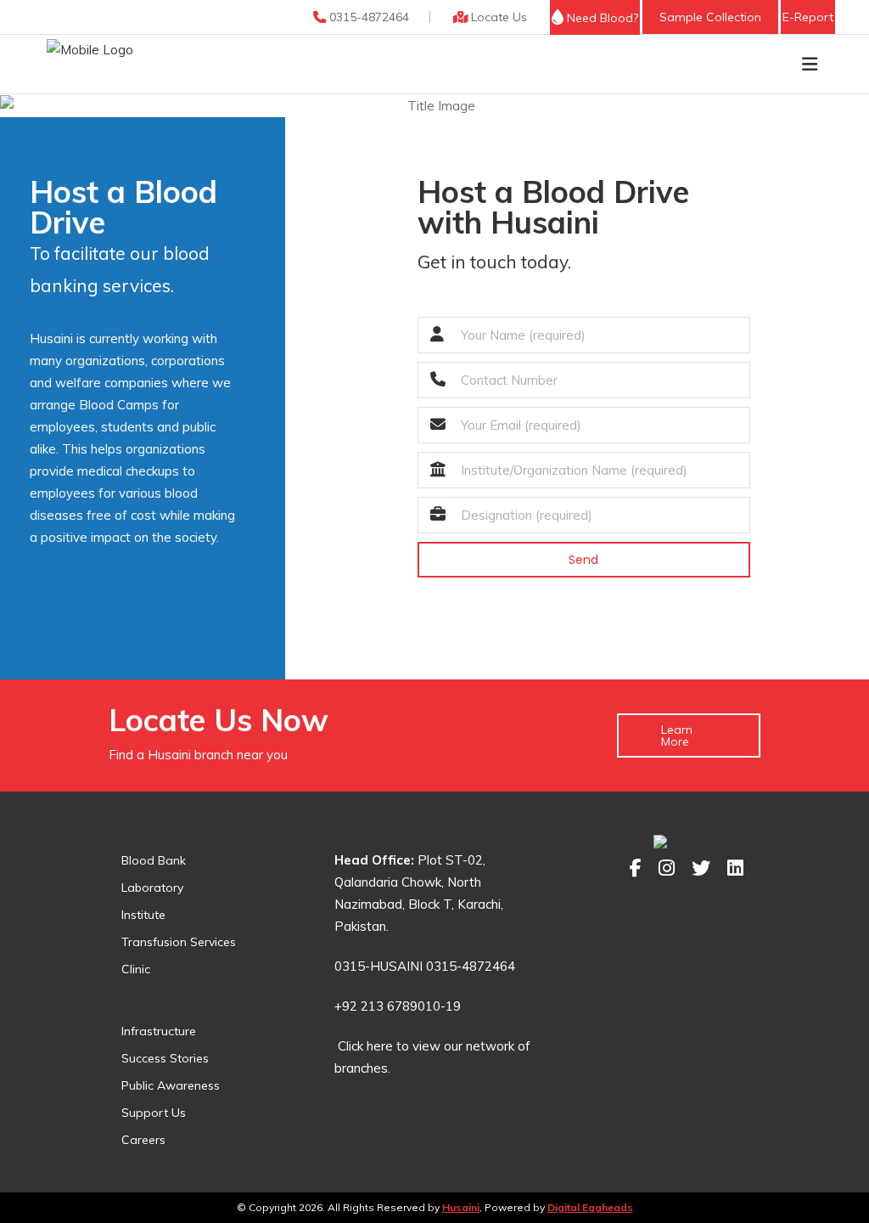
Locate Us (497, 17)
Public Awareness (170, 1085)
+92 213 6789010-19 (397, 1006)
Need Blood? (600, 17)
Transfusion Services (178, 942)
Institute (143, 914)
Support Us (153, 1112)
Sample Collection (710, 17)
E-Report (807, 17)
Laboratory (152, 887)
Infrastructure (158, 1031)
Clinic (135, 969)
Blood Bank (153, 860)
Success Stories (165, 1058)
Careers (143, 1139)
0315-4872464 (367, 17)
